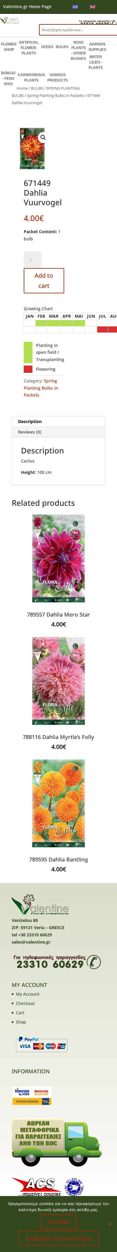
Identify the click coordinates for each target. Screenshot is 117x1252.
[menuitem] (75, 7)
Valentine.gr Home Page (27, 6)
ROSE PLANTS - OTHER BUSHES (78, 50)
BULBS (62, 47)
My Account (27, 994)
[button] (43, 137)
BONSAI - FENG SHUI (8, 78)
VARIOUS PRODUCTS (57, 77)
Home (22, 88)
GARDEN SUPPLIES (97, 47)
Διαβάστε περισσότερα (58, 1238)
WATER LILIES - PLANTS (95, 62)
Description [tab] (30, 421)
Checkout (25, 1003)
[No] (109, 1224)
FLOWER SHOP (8, 47)
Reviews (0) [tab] (29, 432)
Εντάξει (58, 1222)
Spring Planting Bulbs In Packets (55, 95)
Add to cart (43, 280)
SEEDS (47, 47)
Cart (20, 1013)
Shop (21, 1022)
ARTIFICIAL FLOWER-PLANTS (29, 47)
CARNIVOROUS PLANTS (31, 77)
